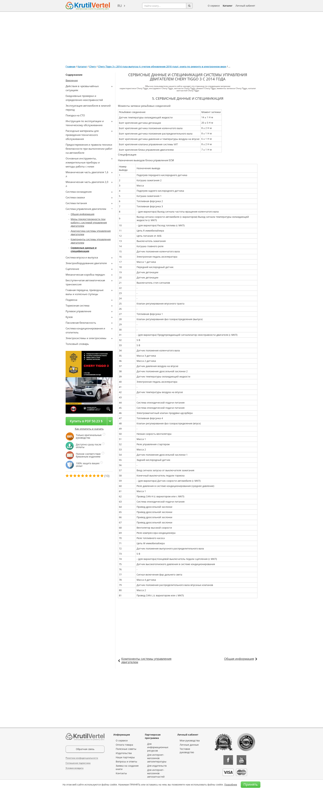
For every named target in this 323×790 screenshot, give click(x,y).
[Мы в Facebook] (228, 760)
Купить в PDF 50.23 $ (86, 421)
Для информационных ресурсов (157, 747)
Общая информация (82, 214)
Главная (70, 66)
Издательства (124, 753)
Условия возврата (74, 768)
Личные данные (189, 744)
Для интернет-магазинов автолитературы (156, 758)
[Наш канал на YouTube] (241, 760)
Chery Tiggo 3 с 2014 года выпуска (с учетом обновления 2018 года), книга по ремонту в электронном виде (162, 66)
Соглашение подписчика (78, 763)
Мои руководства (190, 740)
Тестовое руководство (187, 750)
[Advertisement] (161, 37)
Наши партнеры (125, 757)
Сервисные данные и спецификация (84, 249)
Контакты (121, 773)
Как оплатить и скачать (89, 428)
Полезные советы (126, 748)
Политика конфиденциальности (82, 758)
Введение (72, 80)
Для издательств (157, 765)
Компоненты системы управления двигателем (146, 660)
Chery (92, 66)
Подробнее (230, 784)
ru (119, 5)
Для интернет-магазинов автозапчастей (156, 773)
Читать (87, 381)
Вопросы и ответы (126, 761)
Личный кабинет (245, 5)
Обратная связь (85, 749)
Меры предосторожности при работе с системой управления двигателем (89, 222)
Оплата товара (124, 744)
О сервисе (214, 5)
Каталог (227, 5)
